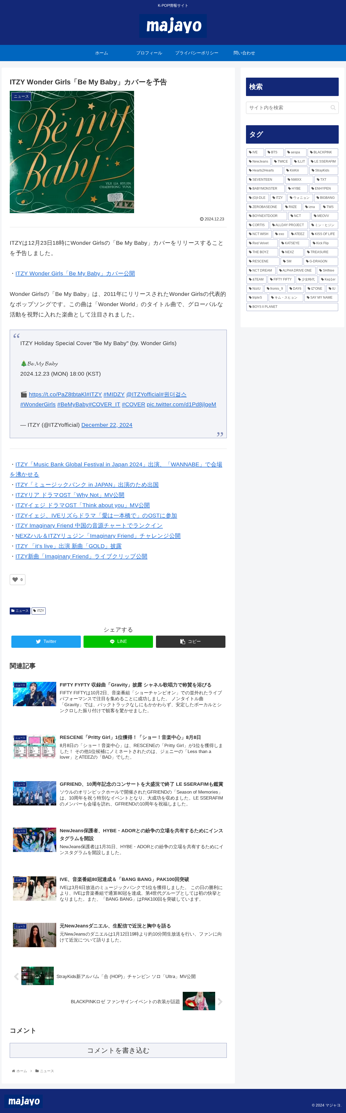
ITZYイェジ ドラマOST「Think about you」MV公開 (82, 505)
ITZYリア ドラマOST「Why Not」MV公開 (69, 495)
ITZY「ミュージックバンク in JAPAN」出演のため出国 (87, 484)
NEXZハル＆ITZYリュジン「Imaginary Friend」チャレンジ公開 (98, 536)
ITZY (40, 611)
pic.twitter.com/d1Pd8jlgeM (181, 404)
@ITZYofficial (143, 394)
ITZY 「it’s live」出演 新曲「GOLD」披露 (68, 546)
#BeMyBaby (73, 404)
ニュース (22, 611)
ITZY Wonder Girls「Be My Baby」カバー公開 (75, 273)
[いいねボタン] (15, 580)
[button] (333, 107)
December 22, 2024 (106, 425)
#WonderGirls (38, 404)
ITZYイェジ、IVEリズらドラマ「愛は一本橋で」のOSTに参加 (96, 515)
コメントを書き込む (118, 1050)
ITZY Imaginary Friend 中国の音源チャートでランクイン (89, 525)
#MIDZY (114, 394)
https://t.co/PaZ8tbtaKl (57, 394)
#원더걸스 (174, 394)
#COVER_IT (104, 404)
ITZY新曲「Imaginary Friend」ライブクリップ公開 (81, 556)
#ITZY (94, 394)
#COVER (133, 404)
